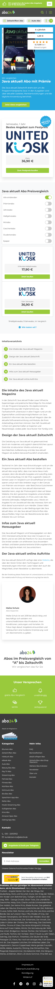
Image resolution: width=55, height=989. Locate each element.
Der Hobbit (5, 905)
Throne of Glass (13, 925)
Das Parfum (13, 937)
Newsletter (33, 770)
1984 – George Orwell (14, 899)
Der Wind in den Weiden (30, 917)
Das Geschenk (44, 922)
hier (39, 868)
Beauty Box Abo (8, 768)
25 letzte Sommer (31, 954)
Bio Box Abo (7, 794)
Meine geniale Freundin (41, 945)
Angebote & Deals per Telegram (24, 845)
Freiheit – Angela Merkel (11, 891)
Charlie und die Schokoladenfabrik (36, 902)
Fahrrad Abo (7, 779)
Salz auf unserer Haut (16, 914)
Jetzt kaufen (27, 276)
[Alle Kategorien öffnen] (49, 12)
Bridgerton (15, 931)
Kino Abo (5, 812)
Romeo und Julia (25, 911)
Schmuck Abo (8, 790)
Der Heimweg (31, 922)
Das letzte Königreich (31, 925)
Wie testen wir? (29, 327)
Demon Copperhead (21, 945)
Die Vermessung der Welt (39, 928)
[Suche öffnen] (42, 12)
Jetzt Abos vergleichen (16, 105)
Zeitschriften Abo (15, 21)
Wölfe (2, 948)
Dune (31, 894)
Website (46, 560)
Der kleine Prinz (18, 905)
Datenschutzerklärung (27, 969)
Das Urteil (4, 931)
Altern (20, 954)
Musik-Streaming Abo (11, 805)
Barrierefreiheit (35, 753)
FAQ (31, 749)
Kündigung (27, 973)
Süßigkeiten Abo (9, 809)
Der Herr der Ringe (31, 891)
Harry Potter (31, 888)
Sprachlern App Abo (10, 797)
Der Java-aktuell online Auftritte (23, 379)
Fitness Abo (7, 783)
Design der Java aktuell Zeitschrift (24, 357)
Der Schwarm (42, 931)
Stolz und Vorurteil (19, 894)
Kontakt (32, 777)
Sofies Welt (12, 911)
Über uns (33, 773)
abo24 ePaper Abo (37, 757)
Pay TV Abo (6, 771)
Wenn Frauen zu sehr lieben (42, 934)
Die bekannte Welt (32, 951)
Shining (25, 948)
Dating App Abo (8, 820)
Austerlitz (17, 948)
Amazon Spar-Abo (9, 816)
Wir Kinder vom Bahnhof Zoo (13, 897)
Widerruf (27, 977)
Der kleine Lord (45, 888)
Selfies (3, 925)
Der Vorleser (23, 934)
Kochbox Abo (7, 786)
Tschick (13, 934)
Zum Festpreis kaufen (27, 170)
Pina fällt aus (46, 954)
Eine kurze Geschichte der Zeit (30, 908)
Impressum (28, 964)
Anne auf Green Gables (10, 928)
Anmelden (44, 861)
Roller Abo (6, 801)
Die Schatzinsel (14, 919)
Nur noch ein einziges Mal (29, 939)
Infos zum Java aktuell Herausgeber (25, 372)
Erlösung (46, 925)
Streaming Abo (8, 775)
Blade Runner (32, 905)
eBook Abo (6, 760)
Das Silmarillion (37, 948)
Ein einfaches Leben (37, 942)
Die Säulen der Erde (39, 937)
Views (14, 939)
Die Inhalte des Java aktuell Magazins (25, 349)
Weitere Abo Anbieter (38, 766)
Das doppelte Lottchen (17, 942)
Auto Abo (35, 21)
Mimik (24, 928)
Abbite (9, 948)
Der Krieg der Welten (44, 894)
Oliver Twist (30, 899)
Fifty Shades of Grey (36, 914)
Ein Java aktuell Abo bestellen (22, 364)
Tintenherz (24, 937)
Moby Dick (15, 902)
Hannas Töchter (28, 931)
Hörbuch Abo (7, 757)
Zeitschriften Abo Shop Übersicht (38, 761)
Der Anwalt (41, 919)
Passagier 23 (5, 939)
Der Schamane (28, 919)
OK (49, 4)
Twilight (31, 897)
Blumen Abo (7, 749)
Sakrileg (3, 937)
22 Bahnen (11, 954)
